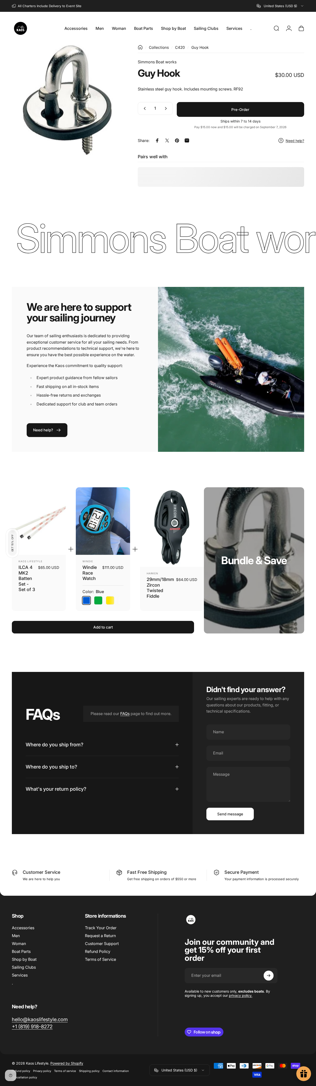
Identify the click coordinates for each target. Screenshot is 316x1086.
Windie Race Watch (89, 573)
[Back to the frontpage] (140, 47)
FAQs (125, 713)
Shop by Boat (24, 959)
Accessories (23, 927)
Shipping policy (89, 1071)
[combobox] (280, 6)
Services (20, 975)
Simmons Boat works (157, 61)
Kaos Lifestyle (30, 561)
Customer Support (102, 943)
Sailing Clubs (24, 967)
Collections (159, 47)
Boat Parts (21, 951)
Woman (19, 943)
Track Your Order (101, 927)
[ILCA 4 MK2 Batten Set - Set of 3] (39, 521)
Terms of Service (100, 959)
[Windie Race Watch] (103, 521)
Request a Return (100, 935)
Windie (87, 561)
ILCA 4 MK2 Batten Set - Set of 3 (27, 578)
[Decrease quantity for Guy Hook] (143, 108)
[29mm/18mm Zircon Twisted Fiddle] (172, 527)
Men (16, 935)
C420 (180, 47)
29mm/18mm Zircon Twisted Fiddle (160, 588)
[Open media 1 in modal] (67, 100)
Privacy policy (42, 1071)
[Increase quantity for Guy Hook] (167, 108)
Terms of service (65, 1071)
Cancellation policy (24, 1077)
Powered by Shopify (66, 1063)
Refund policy (21, 1071)
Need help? (295, 141)
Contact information (115, 1071)
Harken (152, 573)
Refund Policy (97, 951)
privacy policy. (240, 996)
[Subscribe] (269, 976)
